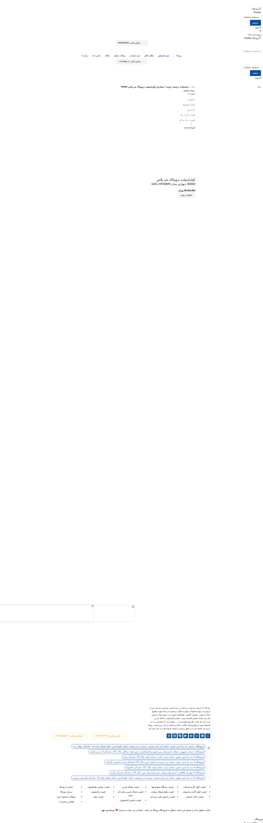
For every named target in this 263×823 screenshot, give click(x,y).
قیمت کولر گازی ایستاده (194, 787)
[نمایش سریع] (184, 174)
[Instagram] (196, 736)
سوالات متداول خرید (66, 797)
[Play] (185, 736)
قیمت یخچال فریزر (130, 787)
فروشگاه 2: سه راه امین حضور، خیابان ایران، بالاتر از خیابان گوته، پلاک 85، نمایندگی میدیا (163, 757)
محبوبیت (191, 99)
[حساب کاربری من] (259, 47)
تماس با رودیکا (66, 787)
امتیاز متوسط (189, 104)
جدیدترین (191, 110)
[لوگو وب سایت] (254, 10)
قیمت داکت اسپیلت (194, 797)
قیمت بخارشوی (98, 792)
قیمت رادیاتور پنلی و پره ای (162, 797)
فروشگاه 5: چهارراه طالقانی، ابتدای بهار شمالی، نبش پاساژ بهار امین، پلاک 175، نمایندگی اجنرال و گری (157, 772)
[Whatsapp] (207, 736)
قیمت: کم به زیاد (187, 115)
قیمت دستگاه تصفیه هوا (162, 787)
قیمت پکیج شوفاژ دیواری (162, 792)
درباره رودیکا (66, 792)
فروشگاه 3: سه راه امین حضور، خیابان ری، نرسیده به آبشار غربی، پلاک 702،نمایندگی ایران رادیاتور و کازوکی (154, 762)
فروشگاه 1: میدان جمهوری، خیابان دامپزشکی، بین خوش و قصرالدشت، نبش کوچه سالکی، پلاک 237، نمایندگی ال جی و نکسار (147, 751)
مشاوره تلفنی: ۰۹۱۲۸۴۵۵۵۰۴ (129, 61)
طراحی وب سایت (134, 810)
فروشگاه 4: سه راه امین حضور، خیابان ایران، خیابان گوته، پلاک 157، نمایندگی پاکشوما (165, 767)
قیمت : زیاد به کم (187, 120)
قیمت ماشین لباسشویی (130, 800)
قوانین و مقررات (66, 801)
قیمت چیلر (98, 797)
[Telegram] (202, 736)
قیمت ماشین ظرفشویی (98, 787)
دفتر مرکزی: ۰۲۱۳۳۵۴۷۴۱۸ (107, 736)
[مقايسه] (191, 174)
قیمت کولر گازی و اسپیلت (194, 792)
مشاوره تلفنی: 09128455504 (129, 43)
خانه (193, 87)
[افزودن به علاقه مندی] (176, 174)
